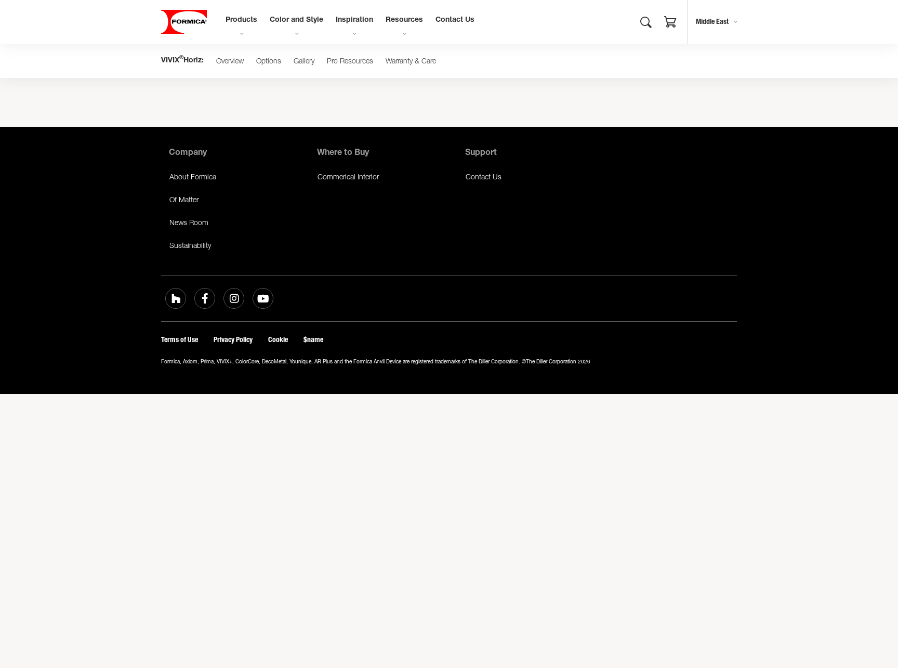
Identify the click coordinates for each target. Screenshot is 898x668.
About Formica (192, 176)
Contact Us (454, 20)
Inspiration (354, 20)
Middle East (712, 21)
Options (268, 60)
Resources (404, 20)
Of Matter (184, 199)
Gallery (304, 60)
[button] (670, 23)
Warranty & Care (411, 60)
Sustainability (190, 245)
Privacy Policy (233, 339)
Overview (230, 60)
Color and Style (296, 20)
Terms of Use (179, 339)
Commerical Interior (348, 176)
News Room (188, 222)
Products (241, 20)
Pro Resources (350, 60)
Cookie (278, 339)
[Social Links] (176, 298)
